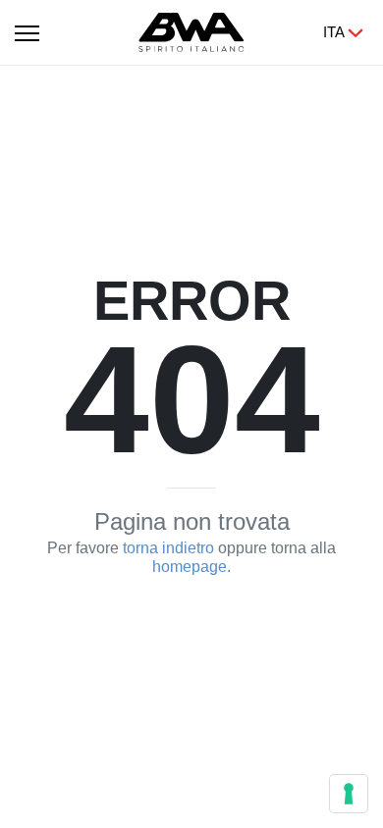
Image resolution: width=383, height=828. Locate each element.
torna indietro (168, 548)
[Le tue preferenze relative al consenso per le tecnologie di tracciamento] (348, 793)
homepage (189, 566)
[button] (26, 29)
